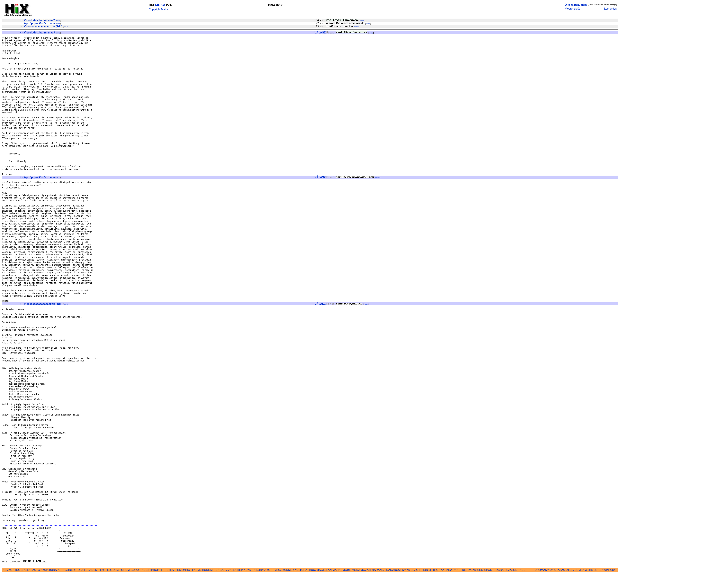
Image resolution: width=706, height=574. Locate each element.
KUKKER (288, 569)
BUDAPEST (56, 569)
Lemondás (610, 8)
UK (552, 569)
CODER (70, 569)
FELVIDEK (90, 569)
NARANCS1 (393, 569)
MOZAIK (366, 569)
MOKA (160, 5)
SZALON (511, 569)
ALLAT (28, 569)
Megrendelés (572, 8)
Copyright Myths (159, 9)
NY (404, 569)
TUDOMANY (541, 569)
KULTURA (301, 569)
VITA (581, 569)
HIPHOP (153, 569)
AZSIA (44, 569)
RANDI (457, 569)
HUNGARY (220, 569)
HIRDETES (167, 569)
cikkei (361, 20)
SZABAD (500, 569)
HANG (144, 569)
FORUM (125, 569)
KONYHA (249, 569)
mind (58, 20)
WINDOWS (610, 569)
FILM (101, 569)
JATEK (232, 569)
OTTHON (422, 569)
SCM (480, 569)
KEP (240, 569)
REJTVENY (469, 569)
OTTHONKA (436, 569)
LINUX (312, 569)
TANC (521, 569)
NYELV (411, 569)
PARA (448, 569)
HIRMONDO (182, 569)
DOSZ (79, 569)
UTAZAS (559, 569)
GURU (135, 569)
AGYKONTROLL (13, 569)
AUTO (36, 569)
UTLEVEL (572, 569)
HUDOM (207, 569)
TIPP (529, 569)
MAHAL (337, 569)
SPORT (489, 569)
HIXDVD (196, 569)
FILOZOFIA (112, 569)
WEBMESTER (594, 569)
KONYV (261, 569)
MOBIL (347, 569)
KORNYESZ (274, 569)
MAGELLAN (324, 569)
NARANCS (379, 569)
